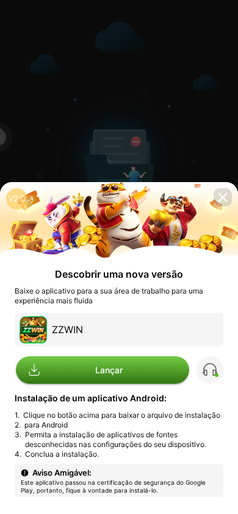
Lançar (109, 369)
